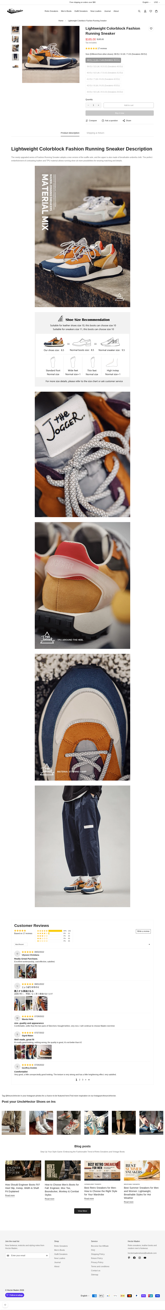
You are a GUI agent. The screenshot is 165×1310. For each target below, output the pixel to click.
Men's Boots (66, 11)
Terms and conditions (100, 1266)
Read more (10, 1195)
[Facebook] (134, 1258)
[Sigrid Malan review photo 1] (19, 1052)
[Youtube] (145, 1258)
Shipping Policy (98, 1254)
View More (82, 1211)
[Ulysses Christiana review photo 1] (19, 971)
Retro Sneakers (51, 11)
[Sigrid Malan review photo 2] (31, 1052)
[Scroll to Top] (160, 1297)
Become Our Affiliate (100, 1246)
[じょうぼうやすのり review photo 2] (29, 1003)
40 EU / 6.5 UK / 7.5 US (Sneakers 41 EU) (105, 73)
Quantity (89, 99)
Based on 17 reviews (23, 933)
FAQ (93, 1250)
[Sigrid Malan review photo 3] (44, 1052)
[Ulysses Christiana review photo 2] (31, 971)
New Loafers (95, 11)
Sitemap (94, 1275)
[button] (156, 11)
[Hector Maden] (15, 11)
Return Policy (97, 1258)
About (116, 11)
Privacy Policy (97, 1262)
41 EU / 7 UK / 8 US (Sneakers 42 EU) (103, 79)
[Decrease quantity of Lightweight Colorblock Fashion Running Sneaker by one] (88, 105)
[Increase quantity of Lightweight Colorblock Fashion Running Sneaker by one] (98, 105)
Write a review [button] (143, 931)
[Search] (139, 11)
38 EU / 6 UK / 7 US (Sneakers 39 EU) (103, 60)
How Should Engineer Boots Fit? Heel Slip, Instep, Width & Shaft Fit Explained (22, 1188)
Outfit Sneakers (81, 11)
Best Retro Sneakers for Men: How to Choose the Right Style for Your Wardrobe (100, 1191)
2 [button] (79, 1080)
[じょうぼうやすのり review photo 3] (40, 1003)
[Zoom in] (74, 31)
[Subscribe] (46, 1255)
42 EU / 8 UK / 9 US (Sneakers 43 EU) (103, 86)
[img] (28, 952)
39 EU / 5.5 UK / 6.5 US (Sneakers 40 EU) (105, 67)
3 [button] (82, 1080)
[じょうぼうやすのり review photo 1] (19, 1003)
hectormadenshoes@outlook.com (142, 1253)
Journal (107, 11)
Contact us (95, 1271)
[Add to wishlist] (151, 28)
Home (60, 21)
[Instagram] (139, 1258)
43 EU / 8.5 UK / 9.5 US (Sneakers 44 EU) (105, 92)
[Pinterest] (129, 1258)
